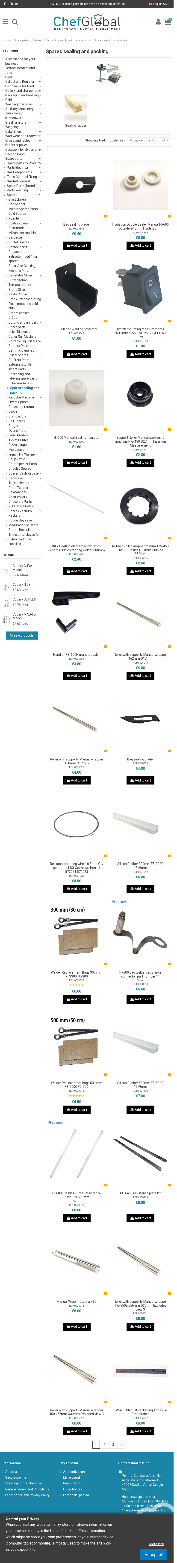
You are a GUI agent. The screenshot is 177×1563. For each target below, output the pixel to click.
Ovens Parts (17, 430)
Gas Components (19, 172)
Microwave (16, 449)
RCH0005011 (140, 1313)
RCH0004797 (140, 1418)
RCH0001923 (76, 875)
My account (71, 1477)
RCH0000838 (76, 980)
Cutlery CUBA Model (22, 568)
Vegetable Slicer (20, 275)
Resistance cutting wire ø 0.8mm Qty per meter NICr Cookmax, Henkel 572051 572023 (76, 867)
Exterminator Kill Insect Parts (20, 367)
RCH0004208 (140, 341)
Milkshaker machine (23, 233)
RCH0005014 (76, 1305)
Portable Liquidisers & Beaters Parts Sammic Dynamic (24, 345)
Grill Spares (17, 421)
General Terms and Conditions (27, 1489)
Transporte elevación (24, 534)
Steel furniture (16, 122)
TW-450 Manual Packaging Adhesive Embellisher (140, 1412)
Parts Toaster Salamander (18, 490)
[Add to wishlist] (70, 218)
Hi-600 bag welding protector (76, 329)
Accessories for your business (20, 61)
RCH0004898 (140, 232)
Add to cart (79, 245)
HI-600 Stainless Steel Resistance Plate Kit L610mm (76, 1195)
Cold (8, 100)
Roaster (14, 218)
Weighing (12, 127)
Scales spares (19, 223)
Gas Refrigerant (18, 181)
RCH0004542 (140, 871)
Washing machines (19, 104)
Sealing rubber (75, 125)
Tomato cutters (20, 285)
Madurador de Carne (23, 525)
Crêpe (13, 317)
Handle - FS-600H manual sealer (76, 654)
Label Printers (19, 435)
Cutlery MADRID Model (24, 616)
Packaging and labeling (22, 95)
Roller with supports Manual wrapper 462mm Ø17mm (140, 656)
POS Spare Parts (21, 506)
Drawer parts (18, 252)
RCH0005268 (76, 554)
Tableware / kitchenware (14, 115)
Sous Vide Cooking (22, 266)
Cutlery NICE (21, 584)
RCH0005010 (76, 1418)
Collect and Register (19, 81)
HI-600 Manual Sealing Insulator (77, 437)
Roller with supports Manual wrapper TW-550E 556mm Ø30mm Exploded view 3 (140, 1305)
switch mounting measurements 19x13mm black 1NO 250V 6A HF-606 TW (140, 333)
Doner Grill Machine (22, 336)
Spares (12, 195)
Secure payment (17, 1477)
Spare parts (13, 158)
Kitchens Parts (19, 271)
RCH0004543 (140, 1090)
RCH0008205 (140, 1197)
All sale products (22, 635)
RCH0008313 (140, 984)
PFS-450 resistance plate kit (140, 1193)
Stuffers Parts (19, 360)
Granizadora (18, 416)
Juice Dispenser (20, 332)
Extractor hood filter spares (23, 259)
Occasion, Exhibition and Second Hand (22, 152)
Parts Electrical (18, 167)
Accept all (154, 1554)
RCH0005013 (140, 662)
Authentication (74, 1472)
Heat (8, 77)
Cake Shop (13, 131)
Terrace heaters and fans (20, 70)
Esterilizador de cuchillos (20, 541)
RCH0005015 (140, 558)
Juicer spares (18, 355)
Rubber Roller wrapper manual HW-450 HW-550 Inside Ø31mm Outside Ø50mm (140, 550)
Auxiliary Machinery (19, 109)
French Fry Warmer (22, 454)
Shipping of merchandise (23, 1483)
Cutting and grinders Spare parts (23, 325)
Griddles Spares (20, 468)
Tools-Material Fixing (22, 177)
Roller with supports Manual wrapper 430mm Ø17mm (76, 761)
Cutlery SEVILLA (24, 599)
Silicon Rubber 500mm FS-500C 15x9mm (140, 1085)
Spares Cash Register (24, 473)
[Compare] (76, 218)
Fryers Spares (19, 402)
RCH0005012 (76, 767)
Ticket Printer (18, 440)
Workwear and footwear (23, 136)
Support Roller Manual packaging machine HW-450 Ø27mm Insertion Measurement (140, 441)
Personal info (73, 1483)
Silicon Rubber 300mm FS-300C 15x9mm (140, 866)
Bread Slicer (17, 289)
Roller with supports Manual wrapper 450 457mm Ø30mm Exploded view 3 (76, 1412)
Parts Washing (17, 190)
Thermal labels (21, 383)
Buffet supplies (16, 145)
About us (11, 1472)
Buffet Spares (19, 242)
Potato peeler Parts (23, 464)
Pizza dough (18, 445)
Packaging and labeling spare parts (23, 376)
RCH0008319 (76, 1205)
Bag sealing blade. (76, 224)
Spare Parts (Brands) (22, 186)
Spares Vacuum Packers (20, 513)
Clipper (14, 411)
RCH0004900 (76, 441)
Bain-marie (17, 228)
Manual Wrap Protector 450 (77, 1301)
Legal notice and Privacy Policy (27, 1495)
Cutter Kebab (18, 280)
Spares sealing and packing (24, 390)
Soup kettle (17, 459)
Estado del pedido (76, 1495)
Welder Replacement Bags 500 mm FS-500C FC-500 (76, 1085)
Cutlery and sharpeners (22, 90)
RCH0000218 (76, 1090)
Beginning (10, 50)
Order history (72, 1489)
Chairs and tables (17, 140)
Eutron (140, 980)
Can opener (17, 204)
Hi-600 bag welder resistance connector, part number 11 (140, 974)
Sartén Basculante (22, 530)
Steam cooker (19, 313)
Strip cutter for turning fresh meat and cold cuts (25, 303)
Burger (13, 426)
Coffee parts (18, 247)
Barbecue (16, 237)
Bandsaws (16, 478)
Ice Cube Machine (21, 397)
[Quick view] (83, 218)
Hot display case (20, 520)
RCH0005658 (76, 658)
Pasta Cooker (18, 294)
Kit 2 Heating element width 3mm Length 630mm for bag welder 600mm (76, 548)
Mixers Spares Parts (23, 209)
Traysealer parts (20, 483)
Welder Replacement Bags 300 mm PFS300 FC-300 (76, 974)
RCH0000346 (76, 228)
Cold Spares (17, 213)
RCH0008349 (76, 333)
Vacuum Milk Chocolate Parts (20, 499)
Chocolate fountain (22, 407)
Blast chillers (18, 199)
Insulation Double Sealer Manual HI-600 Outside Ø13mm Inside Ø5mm (140, 226)
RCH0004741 (140, 449)
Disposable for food (19, 86)
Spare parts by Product (23, 163)
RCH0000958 (140, 763)
